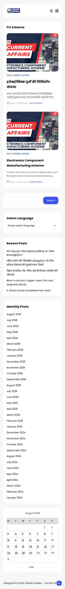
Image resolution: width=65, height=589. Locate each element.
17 (8, 546)
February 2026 (15, 349)
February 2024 (15, 491)
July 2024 (12, 462)
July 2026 (12, 320)
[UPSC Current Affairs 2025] (13, 10)
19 (23, 546)
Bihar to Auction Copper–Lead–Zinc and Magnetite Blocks (30, 282)
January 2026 (14, 355)
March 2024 (13, 485)
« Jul (31, 567)
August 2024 (14, 456)
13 (30, 540)
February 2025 (15, 420)
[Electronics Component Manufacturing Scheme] (32, 131)
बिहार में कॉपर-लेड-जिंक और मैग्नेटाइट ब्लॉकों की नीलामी (32, 272)
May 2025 (12, 403)
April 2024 (12, 480)
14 (38, 540)
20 (30, 546)
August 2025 (14, 385)
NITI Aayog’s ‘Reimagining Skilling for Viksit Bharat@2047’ (30, 253)
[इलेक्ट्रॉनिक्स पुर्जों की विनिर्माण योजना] (32, 52)
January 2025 (14, 426)
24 (8, 553)
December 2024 (16, 432)
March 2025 (13, 415)
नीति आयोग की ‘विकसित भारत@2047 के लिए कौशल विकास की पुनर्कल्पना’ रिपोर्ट (30, 262)
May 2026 (12, 332)
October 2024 (15, 444)
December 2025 (16, 361)
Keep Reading (36, 103)
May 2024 (12, 474)
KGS (13, 103)
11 (15, 540)
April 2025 (12, 409)
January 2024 (14, 497)
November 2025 (16, 367)
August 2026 (14, 314)
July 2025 (12, 391)
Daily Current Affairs (18, 75)
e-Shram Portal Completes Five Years (28, 290)
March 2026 (13, 343)
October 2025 (15, 373)
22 (45, 546)
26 (23, 553)
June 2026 (13, 326)
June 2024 (13, 468)
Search (51, 200)
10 (8, 540)
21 (38, 546)
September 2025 (16, 379)
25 (16, 553)
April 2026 (12, 338)
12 (23, 540)
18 (16, 546)
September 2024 (16, 450)
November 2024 (16, 438)
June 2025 (12, 397)
